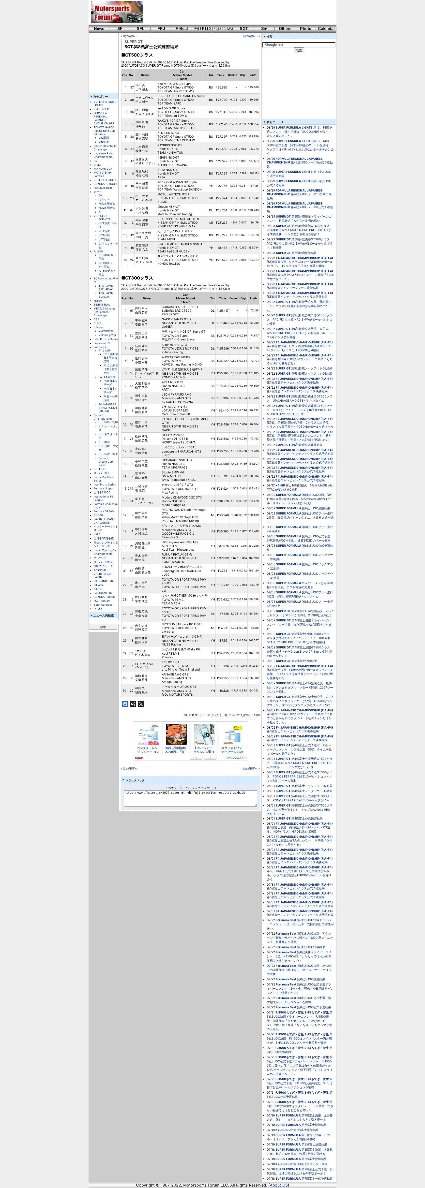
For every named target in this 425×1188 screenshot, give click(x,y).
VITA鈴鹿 (104, 235)
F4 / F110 (202, 29)
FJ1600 (98, 515)
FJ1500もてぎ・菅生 (106, 264)
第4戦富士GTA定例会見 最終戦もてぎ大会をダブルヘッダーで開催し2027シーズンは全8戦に (300, 687)
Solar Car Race (103, 604)
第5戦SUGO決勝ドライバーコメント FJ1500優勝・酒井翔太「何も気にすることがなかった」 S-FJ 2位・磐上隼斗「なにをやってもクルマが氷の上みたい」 (300, 1021)
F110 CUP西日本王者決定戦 (111, 369)
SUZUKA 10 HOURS (106, 184)
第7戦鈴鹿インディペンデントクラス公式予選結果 (300, 462)
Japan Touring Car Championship (105, 552)
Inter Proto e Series (106, 339)
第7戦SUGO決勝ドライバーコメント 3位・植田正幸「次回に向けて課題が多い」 (300, 924)
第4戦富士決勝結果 (304, 661)
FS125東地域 (107, 203)
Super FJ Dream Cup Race (106, 461)
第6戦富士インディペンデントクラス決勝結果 (297, 740)
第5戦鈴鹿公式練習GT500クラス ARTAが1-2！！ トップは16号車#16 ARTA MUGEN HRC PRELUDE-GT (299, 410)
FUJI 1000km (102, 600)
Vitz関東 (104, 142)
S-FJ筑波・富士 (108, 454)
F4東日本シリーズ (111, 382)
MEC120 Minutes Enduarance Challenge (104, 312)
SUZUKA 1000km (105, 597)
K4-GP (98, 589)
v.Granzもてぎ (107, 335)
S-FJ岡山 (104, 442)
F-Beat (182, 29)
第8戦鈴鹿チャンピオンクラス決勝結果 (293, 288)
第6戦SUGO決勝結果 (311, 979)
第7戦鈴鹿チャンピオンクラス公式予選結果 (296, 480)
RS (95, 160)
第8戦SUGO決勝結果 (316, 508)
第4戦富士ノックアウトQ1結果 (311, 791)
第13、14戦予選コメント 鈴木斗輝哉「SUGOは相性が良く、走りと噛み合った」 (299, 132)
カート (98, 191)
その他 (98, 608)
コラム (98, 323)
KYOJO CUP (101, 109)
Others (285, 29)
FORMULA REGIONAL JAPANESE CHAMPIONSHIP (104, 118)
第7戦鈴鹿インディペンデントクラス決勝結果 (297, 391)
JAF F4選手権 (107, 377)
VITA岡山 (104, 239)
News (99, 29)
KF (100, 212)
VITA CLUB (100, 216)
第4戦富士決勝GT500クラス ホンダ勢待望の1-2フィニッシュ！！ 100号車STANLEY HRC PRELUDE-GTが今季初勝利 (300, 638)
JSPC (97, 534)
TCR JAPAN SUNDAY (106, 295)
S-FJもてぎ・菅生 (316, 1012)
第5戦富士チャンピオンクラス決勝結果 (293, 853)
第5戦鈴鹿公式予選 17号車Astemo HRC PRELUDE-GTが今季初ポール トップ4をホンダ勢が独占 (300, 333)
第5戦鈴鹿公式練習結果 (306, 445)
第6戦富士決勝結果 (314, 1159)
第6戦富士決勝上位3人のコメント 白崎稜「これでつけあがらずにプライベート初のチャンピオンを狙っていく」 (300, 718)
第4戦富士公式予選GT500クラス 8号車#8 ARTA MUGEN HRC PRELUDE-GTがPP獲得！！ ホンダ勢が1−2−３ (300, 763)
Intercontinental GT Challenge (106, 147)
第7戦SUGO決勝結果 (311, 947)
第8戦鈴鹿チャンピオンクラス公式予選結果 (296, 471)
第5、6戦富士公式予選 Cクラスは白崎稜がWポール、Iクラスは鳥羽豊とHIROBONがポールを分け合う (299, 875)
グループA (100, 557)
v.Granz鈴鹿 (106, 331)
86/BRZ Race (102, 304)
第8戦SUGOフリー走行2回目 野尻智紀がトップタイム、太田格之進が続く (300, 518)
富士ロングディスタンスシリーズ (106, 544)
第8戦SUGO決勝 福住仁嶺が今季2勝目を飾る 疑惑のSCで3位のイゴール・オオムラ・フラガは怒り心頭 (300, 499)
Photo (305, 29)
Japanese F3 (102, 343)
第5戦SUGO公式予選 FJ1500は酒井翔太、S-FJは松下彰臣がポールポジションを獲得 (300, 1083)
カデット (104, 199)
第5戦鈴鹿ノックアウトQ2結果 (311, 368)
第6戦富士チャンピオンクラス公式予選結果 (296, 888)
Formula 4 (100, 347)
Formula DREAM (104, 511)
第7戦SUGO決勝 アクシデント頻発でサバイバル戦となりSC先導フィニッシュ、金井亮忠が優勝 (300, 938)
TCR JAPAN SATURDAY (106, 287)
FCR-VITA (104, 219)
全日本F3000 (102, 492)
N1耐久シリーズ (103, 566)
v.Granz (98, 327)
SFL (140, 29)
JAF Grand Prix (103, 593)
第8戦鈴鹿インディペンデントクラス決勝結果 (297, 296)
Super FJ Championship (103, 416)
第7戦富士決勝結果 (314, 1125)
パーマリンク (210, 715)
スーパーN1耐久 (103, 562)
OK (100, 195)
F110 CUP (105, 350)
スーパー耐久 (102, 473)
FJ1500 (98, 251)
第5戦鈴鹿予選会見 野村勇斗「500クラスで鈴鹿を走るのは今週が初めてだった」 (299, 306)
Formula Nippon (104, 488)
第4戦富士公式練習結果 (307, 818)
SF (119, 29)
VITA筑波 (104, 231)
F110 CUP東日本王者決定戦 (111, 357)
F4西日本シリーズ (111, 390)
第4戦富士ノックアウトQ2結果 (312, 786)
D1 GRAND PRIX (104, 581)
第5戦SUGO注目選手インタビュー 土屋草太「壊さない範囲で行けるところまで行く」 (300, 1106)
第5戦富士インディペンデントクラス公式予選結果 (300, 915)
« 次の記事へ (129, 36)
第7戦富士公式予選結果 (317, 1178)
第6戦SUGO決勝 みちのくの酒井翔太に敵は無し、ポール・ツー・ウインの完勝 (299, 970)
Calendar (326, 29)
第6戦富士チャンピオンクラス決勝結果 (293, 731)
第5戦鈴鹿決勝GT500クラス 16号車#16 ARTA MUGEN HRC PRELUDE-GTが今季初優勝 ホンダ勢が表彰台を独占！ (300, 230)
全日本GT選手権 (104, 538)
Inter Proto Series (105, 484)
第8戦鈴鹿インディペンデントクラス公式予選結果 (300, 453)
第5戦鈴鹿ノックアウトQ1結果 (311, 373)
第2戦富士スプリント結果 (310, 1164)
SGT (244, 29)
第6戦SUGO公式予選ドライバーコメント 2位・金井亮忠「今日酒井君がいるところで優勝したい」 (300, 989)
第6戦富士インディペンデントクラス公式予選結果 (300, 906)
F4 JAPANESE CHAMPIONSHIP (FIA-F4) (109, 408)
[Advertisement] (236, 12)
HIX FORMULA (103, 168)
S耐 (264, 29)
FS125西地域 (107, 207)
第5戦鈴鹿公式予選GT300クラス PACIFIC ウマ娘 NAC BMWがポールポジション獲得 (300, 319)
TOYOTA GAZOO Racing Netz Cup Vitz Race (104, 131)
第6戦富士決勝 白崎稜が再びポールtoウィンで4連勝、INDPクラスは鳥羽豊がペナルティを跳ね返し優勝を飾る (300, 674)
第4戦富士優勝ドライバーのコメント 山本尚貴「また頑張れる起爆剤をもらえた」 (299, 624)
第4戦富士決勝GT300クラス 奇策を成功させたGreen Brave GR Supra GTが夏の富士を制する (300, 651)
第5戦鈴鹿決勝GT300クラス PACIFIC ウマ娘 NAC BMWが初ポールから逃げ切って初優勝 (300, 243)
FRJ (161, 29)
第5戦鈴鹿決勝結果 (304, 253)
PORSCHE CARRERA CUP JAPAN (103, 574)
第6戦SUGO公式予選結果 (314, 1007)
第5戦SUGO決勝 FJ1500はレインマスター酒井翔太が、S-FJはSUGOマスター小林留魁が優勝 (300, 1038)
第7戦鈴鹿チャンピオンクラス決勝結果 (293, 382)
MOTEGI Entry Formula (103, 174)
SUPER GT (100, 469)
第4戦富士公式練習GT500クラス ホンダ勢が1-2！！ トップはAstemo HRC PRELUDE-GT (300, 810)
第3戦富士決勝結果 (314, 1144)
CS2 (96, 319)
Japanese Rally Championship (103, 155)
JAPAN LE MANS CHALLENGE (104, 520)
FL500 (98, 300)
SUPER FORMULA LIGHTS (294, 127)
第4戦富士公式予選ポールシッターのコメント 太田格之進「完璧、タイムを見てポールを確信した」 (299, 749)
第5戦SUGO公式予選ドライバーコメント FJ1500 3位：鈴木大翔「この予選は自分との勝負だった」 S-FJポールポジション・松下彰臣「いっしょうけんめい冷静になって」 (302, 1065)
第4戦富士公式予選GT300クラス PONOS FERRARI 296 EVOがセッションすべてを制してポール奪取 (300, 776)
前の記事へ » (251, 36)
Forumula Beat (103, 188)
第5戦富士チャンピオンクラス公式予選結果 (296, 897)
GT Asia (99, 585)
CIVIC (97, 164)
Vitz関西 (104, 137)
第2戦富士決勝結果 (306, 1130)
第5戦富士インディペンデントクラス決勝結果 (297, 862)
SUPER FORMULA (105, 180)
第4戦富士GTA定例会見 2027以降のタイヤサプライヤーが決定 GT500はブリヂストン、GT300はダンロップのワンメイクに (300, 701)
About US (279, 1185)
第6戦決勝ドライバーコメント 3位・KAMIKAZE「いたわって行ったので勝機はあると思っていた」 (299, 956)
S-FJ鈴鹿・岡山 (108, 422)
